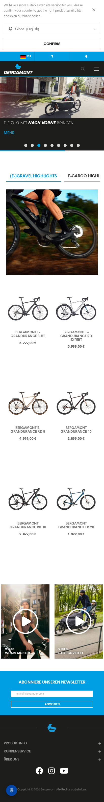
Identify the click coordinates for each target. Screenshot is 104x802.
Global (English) (26, 29)
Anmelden (52, 704)
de (29, 56)
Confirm (52, 44)
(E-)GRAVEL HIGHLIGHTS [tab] (33, 175)
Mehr (9, 132)
